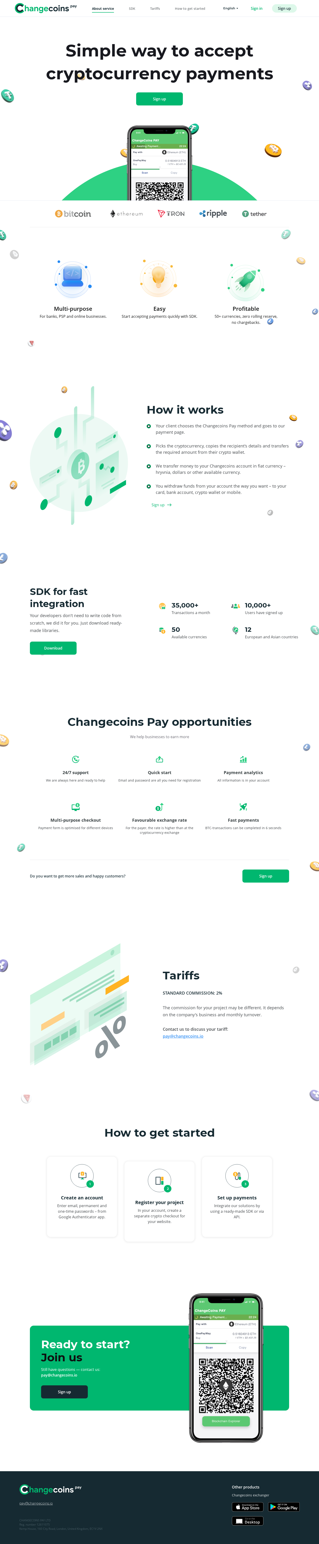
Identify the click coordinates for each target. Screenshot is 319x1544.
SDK (132, 8)
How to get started (190, 8)
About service (103, 8)
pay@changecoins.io (183, 1036)
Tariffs (155, 8)
